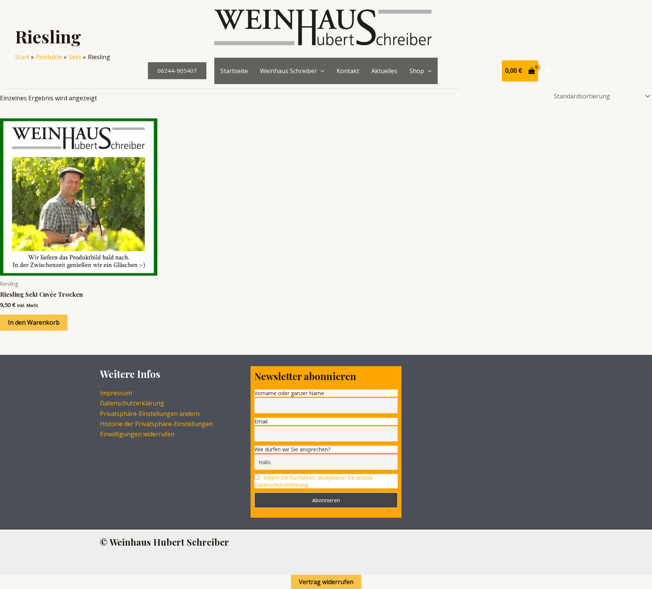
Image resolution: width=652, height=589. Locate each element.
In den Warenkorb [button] (34, 322)
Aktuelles (384, 71)
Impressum (116, 393)
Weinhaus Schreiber (288, 71)
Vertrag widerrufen (326, 582)
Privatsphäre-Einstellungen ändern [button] (150, 414)
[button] (177, 71)
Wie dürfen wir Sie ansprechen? (292, 449)
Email (261, 421)
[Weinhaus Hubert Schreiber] (323, 28)
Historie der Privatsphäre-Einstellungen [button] (156, 424)
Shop (416, 71)
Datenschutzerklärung (132, 403)
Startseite (234, 71)
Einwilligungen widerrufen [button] (137, 434)
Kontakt (348, 71)
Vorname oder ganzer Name (289, 393)
